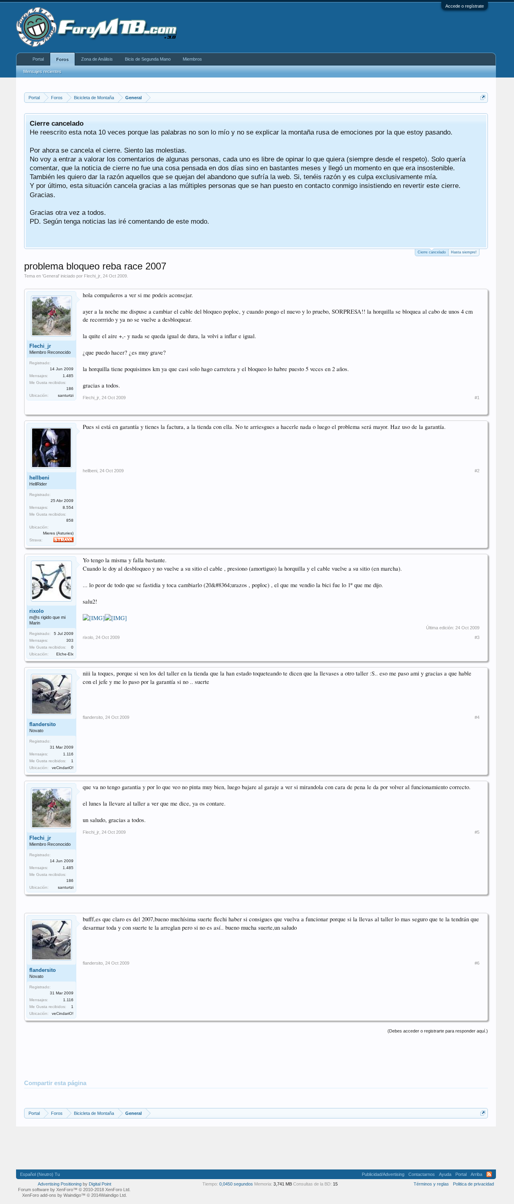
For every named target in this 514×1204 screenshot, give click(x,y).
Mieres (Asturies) (58, 533)
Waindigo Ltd (113, 1195)
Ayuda (445, 1174)
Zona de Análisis (97, 59)
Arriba (476, 1174)
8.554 (68, 507)
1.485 (68, 375)
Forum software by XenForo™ (74, 1189)
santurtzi (65, 395)
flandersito (42, 724)
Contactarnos (421, 1174)
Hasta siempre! (464, 252)
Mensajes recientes (42, 71)
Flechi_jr (92, 275)
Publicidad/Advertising (383, 1174)
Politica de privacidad (473, 1184)
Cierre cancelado (432, 252)
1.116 (68, 754)
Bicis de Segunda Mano (148, 59)
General (51, 275)
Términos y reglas (431, 1184)
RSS (489, 1174)
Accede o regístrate (464, 6)
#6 (477, 963)
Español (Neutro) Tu (40, 1174)
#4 (477, 717)
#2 (477, 470)
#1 (477, 397)
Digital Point (100, 1184)
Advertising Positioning (60, 1184)
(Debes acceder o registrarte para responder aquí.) (438, 1031)
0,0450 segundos (236, 1184)
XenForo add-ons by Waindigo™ (54, 1195)
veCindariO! (62, 767)
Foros (62, 59)
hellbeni (39, 478)
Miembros (192, 59)
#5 (477, 832)
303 (69, 640)
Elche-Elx (64, 654)
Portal (38, 59)
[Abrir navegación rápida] (482, 97)
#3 (477, 637)
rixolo (36, 611)
